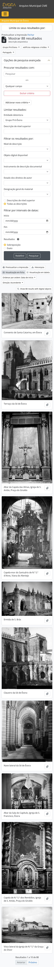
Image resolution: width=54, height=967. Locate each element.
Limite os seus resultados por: (27, 28)
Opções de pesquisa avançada (22, 60)
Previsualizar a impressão (16, 267)
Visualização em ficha (14, 272)
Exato (9, 248)
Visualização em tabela (39, 272)
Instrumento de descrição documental (23, 166)
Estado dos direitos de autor (18, 177)
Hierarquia (39, 267)
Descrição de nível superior (17, 126)
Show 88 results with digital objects (35, 289)
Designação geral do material (18, 189)
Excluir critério (27, 93)
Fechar (31, 34)
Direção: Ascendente (12, 282)
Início (6, 215)
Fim (5, 227)
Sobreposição (14, 244)
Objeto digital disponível (16, 155)
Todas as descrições (17, 203)
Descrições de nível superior (21, 200)
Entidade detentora (13, 115)
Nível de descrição (13, 143)
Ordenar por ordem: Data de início (18, 277)
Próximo (33, 962)
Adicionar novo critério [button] (17, 102)
